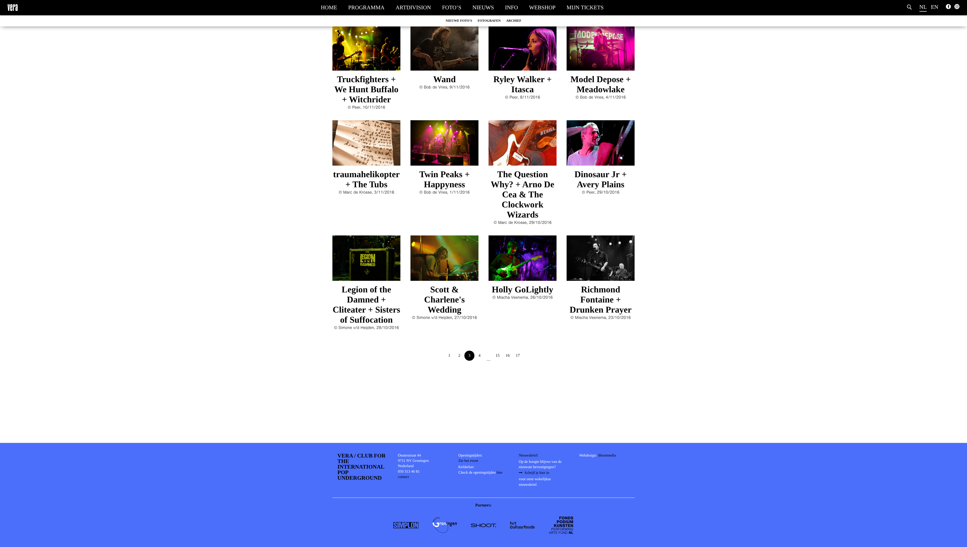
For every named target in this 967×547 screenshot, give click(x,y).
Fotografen (489, 20)
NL (923, 7)
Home (329, 7)
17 (518, 355)
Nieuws (483, 7)
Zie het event (468, 461)
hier (499, 473)
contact (403, 477)
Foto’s (451, 7)
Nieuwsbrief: (528, 455)
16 (508, 355)
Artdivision (413, 7)
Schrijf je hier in (537, 473)
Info (511, 7)
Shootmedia (607, 455)
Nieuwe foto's (459, 20)
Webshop (542, 7)
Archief (513, 20)
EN (934, 7)
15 (498, 355)
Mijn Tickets (585, 7)
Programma (366, 7)
